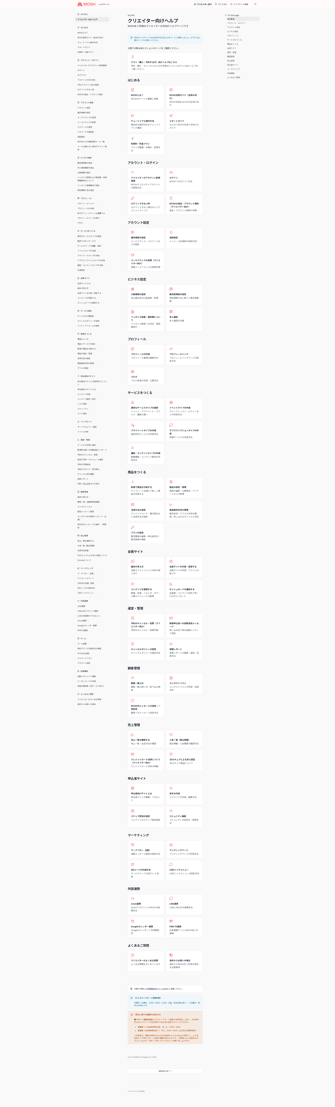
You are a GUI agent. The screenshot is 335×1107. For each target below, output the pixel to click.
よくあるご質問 (233, 77)
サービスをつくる (234, 39)
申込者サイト (232, 65)
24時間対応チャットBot (157, 988)
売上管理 (230, 60)
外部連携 (230, 73)
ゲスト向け (222, 4)
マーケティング (233, 69)
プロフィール (232, 35)
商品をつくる (232, 44)
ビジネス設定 (232, 31)
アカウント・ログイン (236, 23)
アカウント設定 (233, 27)
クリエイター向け (204, 4)
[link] (165, 63)
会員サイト (231, 48)
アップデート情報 (240, 4)
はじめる (230, 19)
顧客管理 (230, 56)
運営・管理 (231, 52)
